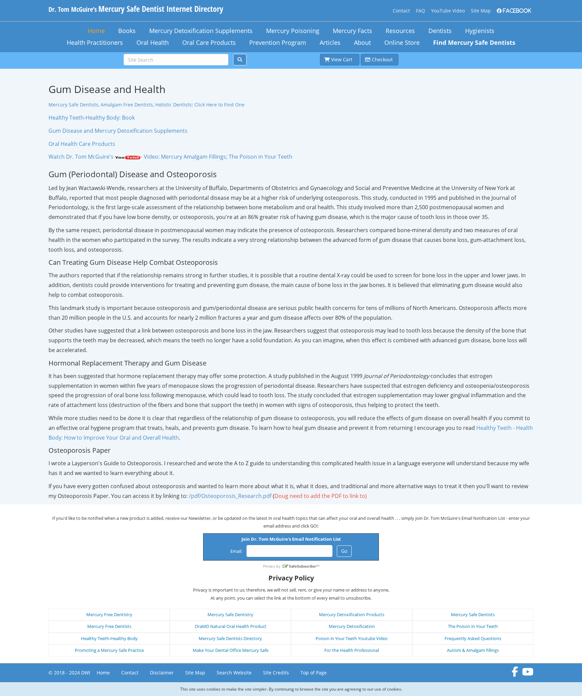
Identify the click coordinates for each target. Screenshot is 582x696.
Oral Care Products (209, 42)
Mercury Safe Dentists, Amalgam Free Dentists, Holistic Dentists (120, 104)
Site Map (481, 10)
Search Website (234, 672)
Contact (401, 10)
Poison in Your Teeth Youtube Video (352, 638)
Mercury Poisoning (292, 31)
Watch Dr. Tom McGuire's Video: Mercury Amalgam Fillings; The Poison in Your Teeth (170, 156)
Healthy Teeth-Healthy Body (109, 638)
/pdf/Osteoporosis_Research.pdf (230, 496)
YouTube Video (448, 10)
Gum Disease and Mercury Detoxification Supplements (118, 130)
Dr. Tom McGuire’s (135, 9)
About (362, 42)
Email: (236, 551)
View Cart (342, 59)
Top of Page (313, 672)
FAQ (420, 10)
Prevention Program (277, 42)
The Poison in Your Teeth (473, 626)
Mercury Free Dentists (109, 626)
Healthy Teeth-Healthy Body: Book (91, 117)
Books (127, 31)
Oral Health (152, 42)
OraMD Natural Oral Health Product (230, 626)
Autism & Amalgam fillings (473, 650)
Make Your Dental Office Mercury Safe (230, 650)
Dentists (440, 31)
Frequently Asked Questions (473, 638)
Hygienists (479, 31)
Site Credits (276, 672)
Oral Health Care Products (81, 144)
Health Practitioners (95, 42)
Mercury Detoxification (352, 626)
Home (96, 31)
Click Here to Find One (219, 104)
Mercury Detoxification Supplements (201, 31)
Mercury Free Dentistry (109, 614)
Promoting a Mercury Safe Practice (109, 650)
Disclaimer (162, 672)
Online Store (402, 42)
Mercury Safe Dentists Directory (230, 638)
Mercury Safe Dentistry (230, 614)
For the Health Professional (351, 650)
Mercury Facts (352, 31)
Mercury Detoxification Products (351, 614)
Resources (400, 31)
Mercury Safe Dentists (473, 614)
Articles (330, 42)
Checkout (382, 59)
